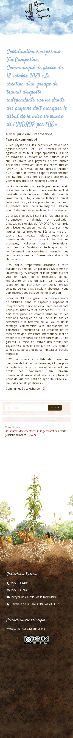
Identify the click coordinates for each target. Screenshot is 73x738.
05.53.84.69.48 (19, 590)
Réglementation (48, 431)
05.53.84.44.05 (19, 583)
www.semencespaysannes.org (26, 629)
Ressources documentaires (20, 431)
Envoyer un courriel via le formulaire (33, 597)
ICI (43, 389)
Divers (32, 435)
